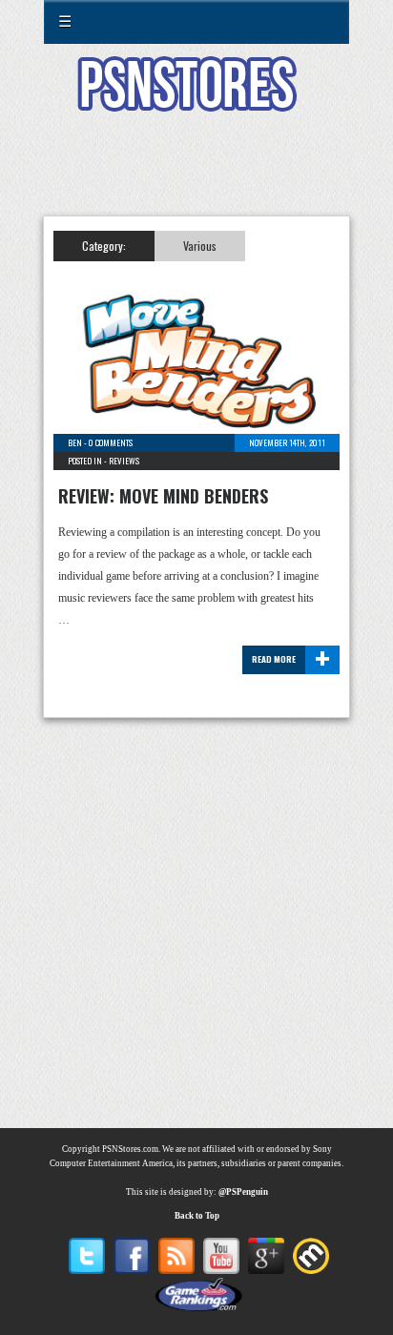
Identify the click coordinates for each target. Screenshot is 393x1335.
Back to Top (197, 1216)
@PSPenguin (243, 1192)
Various (200, 245)
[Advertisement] (196, 175)
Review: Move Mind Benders (163, 495)
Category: (104, 245)
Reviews (124, 460)
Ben (75, 442)
